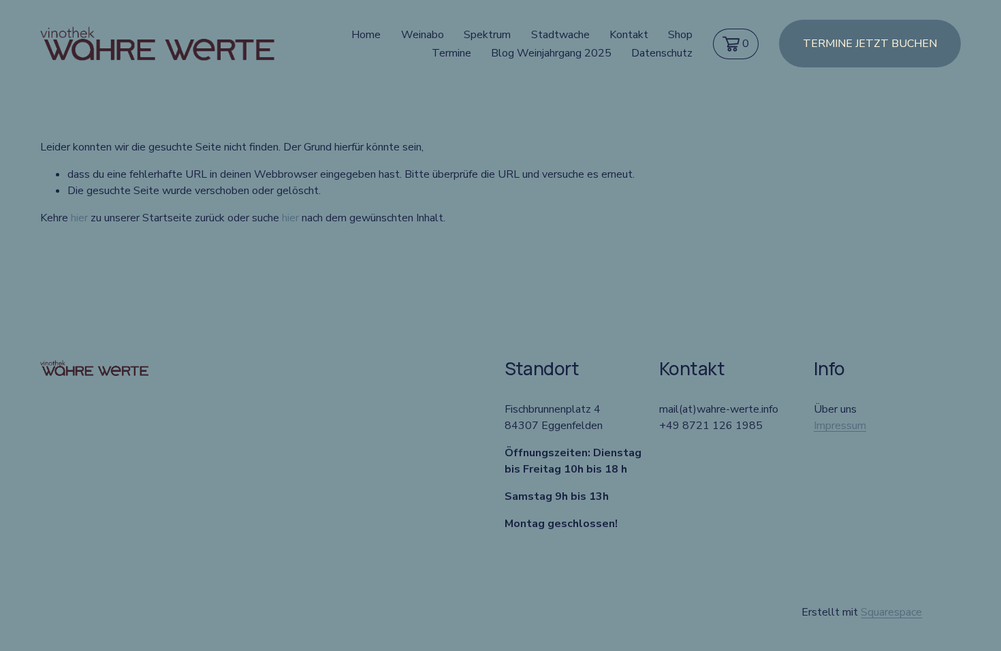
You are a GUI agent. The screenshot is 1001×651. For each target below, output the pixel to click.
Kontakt (628, 34)
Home (366, 34)
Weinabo (422, 34)
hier (79, 217)
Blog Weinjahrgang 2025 (551, 53)
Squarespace (891, 612)
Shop (680, 34)
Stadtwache (560, 34)
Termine (451, 53)
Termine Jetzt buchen (870, 43)
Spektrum (487, 34)
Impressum (840, 425)
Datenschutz (662, 53)
